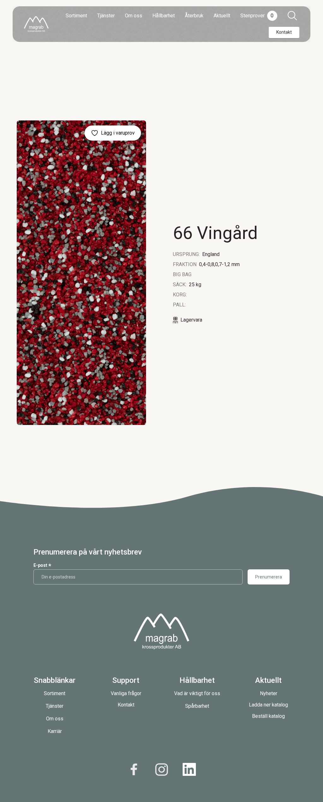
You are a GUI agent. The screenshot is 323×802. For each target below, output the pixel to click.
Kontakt (126, 705)
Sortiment (54, 693)
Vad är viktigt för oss (197, 693)
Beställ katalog (268, 716)
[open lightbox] (81, 272)
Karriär (55, 731)
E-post (42, 565)
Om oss (54, 719)
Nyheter (268, 693)
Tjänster (54, 706)
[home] (36, 24)
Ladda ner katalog (268, 705)
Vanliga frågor (126, 693)
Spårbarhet (197, 706)
